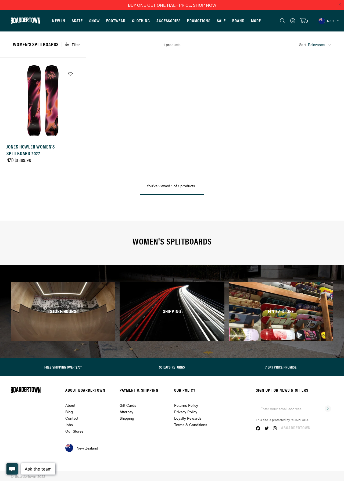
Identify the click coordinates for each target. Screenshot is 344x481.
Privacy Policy (185, 411)
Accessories (168, 20)
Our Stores (74, 431)
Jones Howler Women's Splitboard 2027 (30, 150)
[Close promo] (339, 4)
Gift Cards (128, 405)
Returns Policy (186, 405)
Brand (238, 20)
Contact (71, 418)
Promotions (198, 20)
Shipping (127, 418)
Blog (69, 411)
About (70, 405)
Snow (94, 20)
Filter (76, 44)
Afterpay (126, 411)
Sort (302, 44)
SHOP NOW (204, 5)
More (256, 20)
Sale (221, 20)
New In (58, 20)
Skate (77, 20)
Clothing (141, 20)
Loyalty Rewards (188, 418)
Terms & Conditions (190, 424)
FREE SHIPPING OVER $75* (63, 367)
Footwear (116, 20)
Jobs (69, 424)
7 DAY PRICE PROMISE (281, 367)
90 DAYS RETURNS (172, 367)
